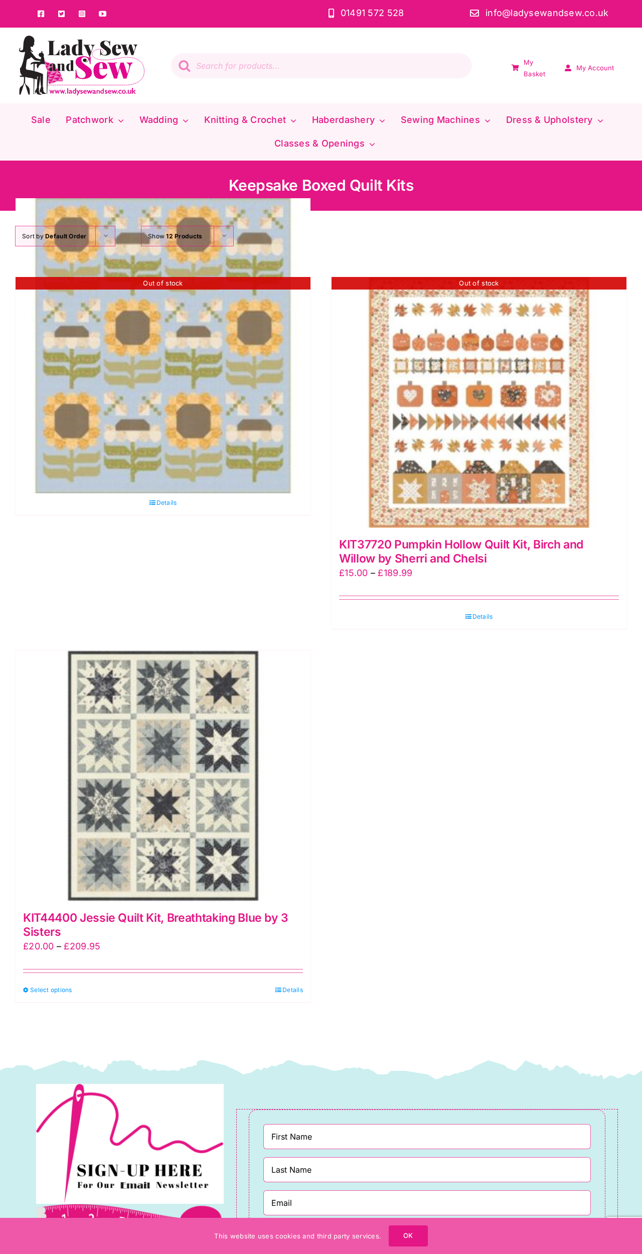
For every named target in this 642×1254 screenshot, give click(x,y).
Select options (51, 990)
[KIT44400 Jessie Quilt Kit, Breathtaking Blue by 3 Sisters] (163, 775)
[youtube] (103, 14)
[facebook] (41, 14)
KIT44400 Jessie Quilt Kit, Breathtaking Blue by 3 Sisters (155, 925)
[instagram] (82, 14)
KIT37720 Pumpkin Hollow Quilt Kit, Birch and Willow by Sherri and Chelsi (461, 551)
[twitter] (62, 14)
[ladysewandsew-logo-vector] (81, 40)
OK (408, 1235)
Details (166, 502)
